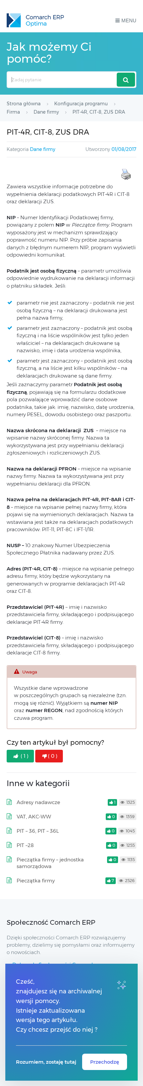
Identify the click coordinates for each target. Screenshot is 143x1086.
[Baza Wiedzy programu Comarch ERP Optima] (35, 20)
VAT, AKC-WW (34, 816)
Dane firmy (42, 149)
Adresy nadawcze (38, 802)
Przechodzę (104, 1062)
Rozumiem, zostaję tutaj (46, 1062)
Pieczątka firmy (36, 880)
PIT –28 (25, 845)
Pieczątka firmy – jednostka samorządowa (50, 862)
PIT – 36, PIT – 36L (38, 831)
